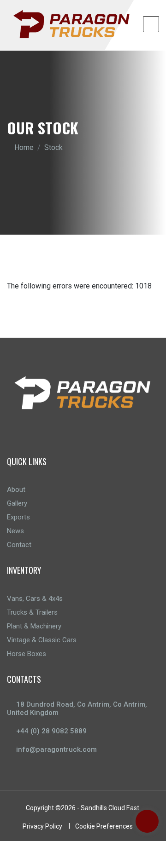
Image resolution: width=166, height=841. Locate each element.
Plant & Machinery (34, 626)
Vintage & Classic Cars (42, 640)
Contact (19, 545)
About (16, 489)
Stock (53, 147)
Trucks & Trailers (32, 612)
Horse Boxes (26, 654)
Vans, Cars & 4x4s (35, 598)
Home (24, 147)
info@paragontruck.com (56, 749)
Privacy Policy (42, 826)
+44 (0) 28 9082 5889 (51, 731)
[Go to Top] (147, 822)
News (15, 531)
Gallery (17, 503)
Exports (18, 517)
